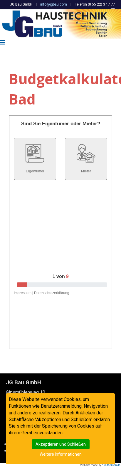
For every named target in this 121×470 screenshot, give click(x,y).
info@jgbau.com (53, 4)
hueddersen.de (111, 465)
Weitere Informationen (61, 454)
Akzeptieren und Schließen (61, 444)
